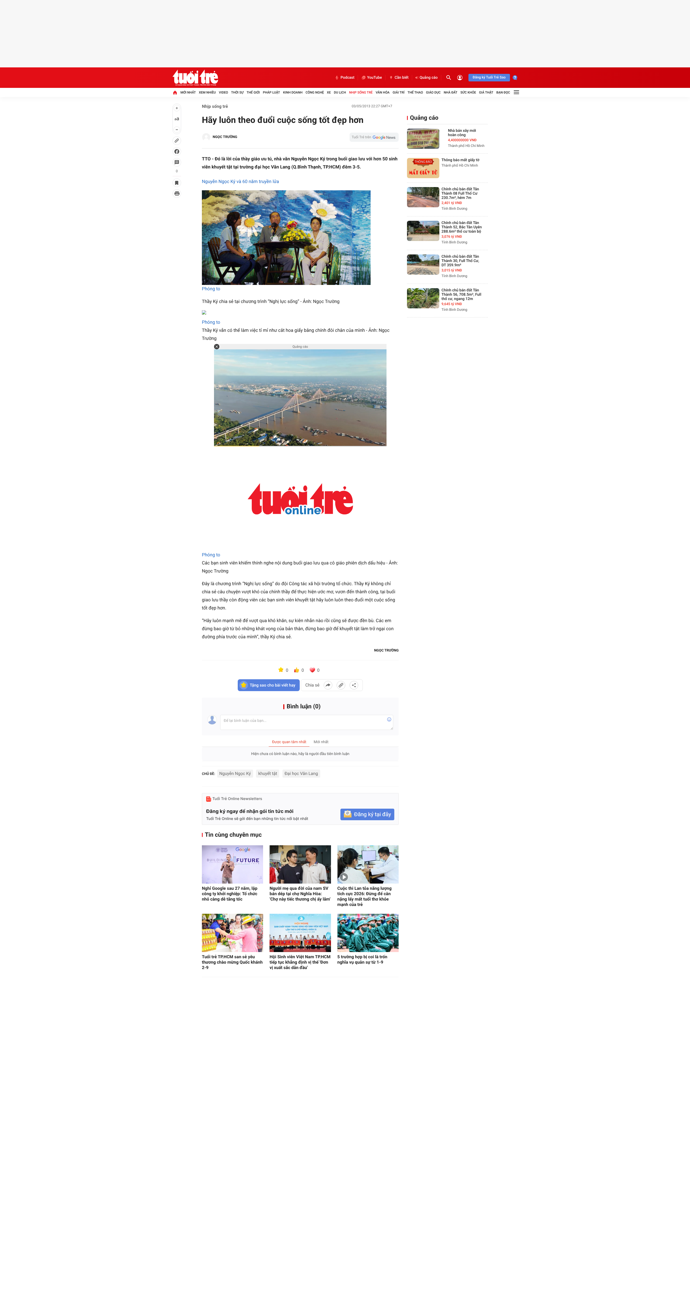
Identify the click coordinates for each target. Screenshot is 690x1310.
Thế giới (253, 92)
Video (223, 92)
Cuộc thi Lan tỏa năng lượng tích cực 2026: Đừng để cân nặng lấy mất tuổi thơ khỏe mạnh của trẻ (364, 896)
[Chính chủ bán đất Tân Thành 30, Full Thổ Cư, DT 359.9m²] (423, 264)
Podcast (347, 77)
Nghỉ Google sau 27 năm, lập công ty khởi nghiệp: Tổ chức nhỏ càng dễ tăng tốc (229, 894)
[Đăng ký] (367, 814)
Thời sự (237, 92)
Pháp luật (271, 92)
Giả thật (486, 92)
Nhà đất (450, 92)
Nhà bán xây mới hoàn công (462, 133)
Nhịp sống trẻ (361, 92)
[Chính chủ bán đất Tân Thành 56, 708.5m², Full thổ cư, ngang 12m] (423, 298)
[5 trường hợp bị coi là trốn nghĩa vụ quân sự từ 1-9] (368, 933)
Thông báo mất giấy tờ (460, 160)
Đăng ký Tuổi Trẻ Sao (489, 77)
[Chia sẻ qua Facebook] (328, 685)
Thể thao (415, 92)
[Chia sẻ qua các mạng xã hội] (354, 685)
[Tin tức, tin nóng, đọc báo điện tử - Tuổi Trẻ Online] (195, 78)
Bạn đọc (503, 92)
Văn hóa (383, 92)
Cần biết (402, 77)
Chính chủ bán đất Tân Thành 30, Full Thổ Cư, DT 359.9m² (460, 260)
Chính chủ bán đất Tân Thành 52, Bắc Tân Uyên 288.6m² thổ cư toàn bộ (461, 227)
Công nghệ (315, 92)
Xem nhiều (207, 92)
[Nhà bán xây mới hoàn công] (423, 139)
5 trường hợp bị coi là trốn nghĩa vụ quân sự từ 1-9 (362, 959)
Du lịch (340, 92)
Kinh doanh (292, 92)
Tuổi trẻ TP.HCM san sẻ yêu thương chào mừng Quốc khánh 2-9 (232, 962)
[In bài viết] (176, 193)
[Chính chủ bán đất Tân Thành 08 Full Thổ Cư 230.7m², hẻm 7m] (423, 197)
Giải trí (399, 92)
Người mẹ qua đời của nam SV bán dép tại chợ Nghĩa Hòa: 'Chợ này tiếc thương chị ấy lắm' (300, 894)
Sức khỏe (468, 92)
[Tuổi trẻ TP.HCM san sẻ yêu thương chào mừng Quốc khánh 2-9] (232, 933)
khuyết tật (267, 773)
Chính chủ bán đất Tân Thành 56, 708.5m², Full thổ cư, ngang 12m (461, 294)
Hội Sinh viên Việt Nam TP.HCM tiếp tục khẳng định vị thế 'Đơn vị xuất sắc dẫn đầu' (300, 962)
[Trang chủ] (174, 92)
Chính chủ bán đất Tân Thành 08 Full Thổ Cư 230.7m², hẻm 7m (460, 193)
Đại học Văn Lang (301, 773)
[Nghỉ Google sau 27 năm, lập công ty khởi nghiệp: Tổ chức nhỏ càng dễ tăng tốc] (232, 864)
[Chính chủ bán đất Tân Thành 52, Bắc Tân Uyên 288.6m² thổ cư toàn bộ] (423, 231)
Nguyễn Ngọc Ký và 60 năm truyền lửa (240, 181)
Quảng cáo (429, 77)
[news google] (374, 137)
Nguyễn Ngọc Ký (235, 773)
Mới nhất (188, 92)
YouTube (374, 77)
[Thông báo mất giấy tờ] (423, 168)
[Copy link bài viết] (341, 685)
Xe (329, 92)
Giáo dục (433, 92)
